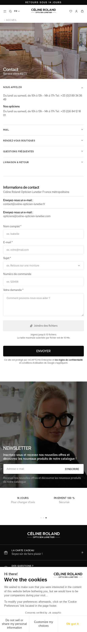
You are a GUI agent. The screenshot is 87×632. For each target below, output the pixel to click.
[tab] (43, 517)
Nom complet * (12, 226)
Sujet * (7, 258)
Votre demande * (13, 290)
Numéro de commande (17, 274)
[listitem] (43, 552)
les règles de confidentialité (69, 360)
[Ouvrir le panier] (82, 11)
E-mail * (8, 242)
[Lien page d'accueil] (43, 10)
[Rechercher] (10, 11)
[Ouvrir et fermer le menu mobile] (5, 11)
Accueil (11, 20)
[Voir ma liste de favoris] (70, 11)
